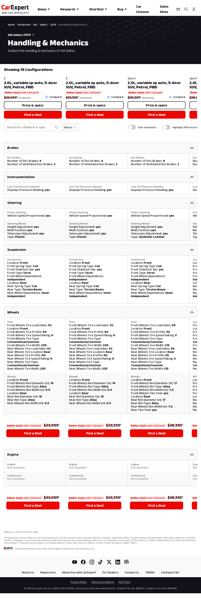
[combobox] (29, 35)
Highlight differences (185, 127)
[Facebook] (83, 562)
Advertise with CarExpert (79, 572)
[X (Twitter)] (109, 562)
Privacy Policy (79, 581)
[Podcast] (126, 562)
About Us (28, 572)
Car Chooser (142, 9)
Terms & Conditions (102, 581)
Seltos (44, 24)
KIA (35, 24)
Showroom (24, 24)
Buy (120, 9)
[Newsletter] (178, 9)
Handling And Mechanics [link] (73, 24)
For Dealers (110, 572)
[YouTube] (74, 562)
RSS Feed (124, 581)
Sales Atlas (164, 9)
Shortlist (96, 9)
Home (11, 24)
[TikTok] (100, 562)
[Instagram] (92, 562)
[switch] (132, 127)
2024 (53, 24)
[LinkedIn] (117, 562)
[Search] (186, 9)
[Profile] (194, 9)
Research (67, 9)
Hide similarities (147, 127)
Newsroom (48, 572)
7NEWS (150, 572)
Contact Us (132, 572)
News (42, 9)
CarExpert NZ (170, 572)
